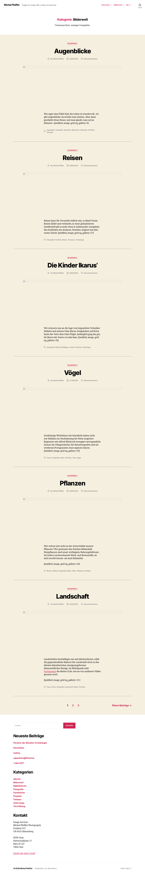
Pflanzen (72, 483)
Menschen (76, 130)
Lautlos (71, 347)
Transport (71, 240)
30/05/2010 (73, 59)
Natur (62, 458)
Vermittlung (19, 806)
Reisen (72, 158)
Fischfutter (18, 748)
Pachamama (50, 671)
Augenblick (51, 130)
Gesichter (67, 130)
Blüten (55, 571)
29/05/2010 (73, 166)
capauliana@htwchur (23, 758)
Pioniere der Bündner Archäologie (30, 743)
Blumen (49, 571)
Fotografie (59, 130)
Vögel (72, 372)
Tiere (74, 458)
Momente (83, 130)
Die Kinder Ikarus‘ (72, 265)
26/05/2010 (73, 491)
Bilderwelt (118, 5)
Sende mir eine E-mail (24, 853)
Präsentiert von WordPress (46, 868)
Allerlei (17, 779)
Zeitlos (17, 753)
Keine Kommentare (90, 59)
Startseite (105, 5)
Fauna (49, 458)
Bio (127, 5)
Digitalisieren (19, 786)
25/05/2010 (73, 604)
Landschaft (72, 596)
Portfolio (91, 130)
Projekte (17, 796)
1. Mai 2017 (18, 763)
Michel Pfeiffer (12, 5)
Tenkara (17, 799)
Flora (54, 687)
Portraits (50, 132)
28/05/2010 (73, 273)
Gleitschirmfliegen (61, 347)
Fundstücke (19, 792)
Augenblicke (72, 51)
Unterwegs (80, 240)
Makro (69, 571)
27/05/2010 (73, 380)
